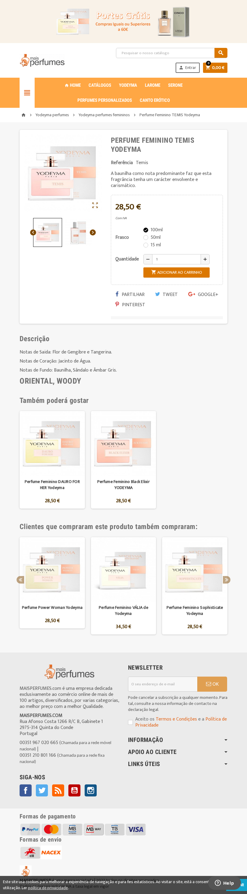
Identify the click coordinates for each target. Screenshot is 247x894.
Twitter (42, 790)
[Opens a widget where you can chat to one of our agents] (224, 883)
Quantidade (127, 259)
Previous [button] (20, 580)
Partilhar (132, 295)
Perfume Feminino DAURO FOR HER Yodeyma (52, 484)
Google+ (207, 295)
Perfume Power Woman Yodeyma (52, 607)
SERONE (175, 85)
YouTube (74, 790)
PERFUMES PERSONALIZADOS (104, 100)
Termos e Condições (176, 719)
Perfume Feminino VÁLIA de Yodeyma (123, 610)
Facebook (26, 790)
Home (72, 85)
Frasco (122, 237)
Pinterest (133, 305)
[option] (52, 460)
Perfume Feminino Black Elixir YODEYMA (123, 484)
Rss (58, 790)
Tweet (169, 295)
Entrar (187, 67)
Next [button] (226, 580)
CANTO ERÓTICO (155, 100)
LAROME (152, 85)
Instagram (91, 790)
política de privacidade (48, 887)
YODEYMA (128, 85)
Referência (122, 163)
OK (215, 684)
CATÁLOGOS (100, 85)
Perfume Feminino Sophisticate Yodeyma (195, 610)
